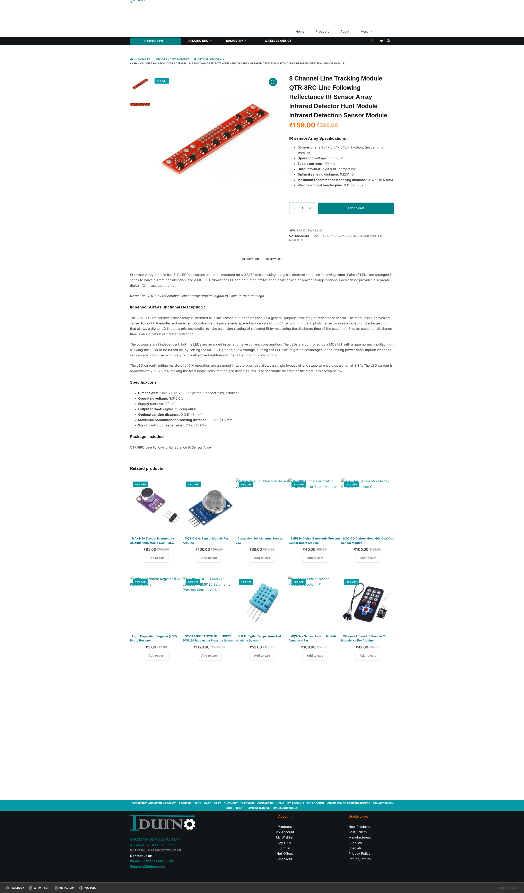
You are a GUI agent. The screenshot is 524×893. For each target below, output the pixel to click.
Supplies (355, 843)
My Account (285, 832)
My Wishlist (285, 837)
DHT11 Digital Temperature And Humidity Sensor (258, 638)
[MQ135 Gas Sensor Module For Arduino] (209, 504)
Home (300, 31)
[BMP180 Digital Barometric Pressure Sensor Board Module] (314, 504)
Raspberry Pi (236, 40)
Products (322, 31)
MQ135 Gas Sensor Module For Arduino (205, 540)
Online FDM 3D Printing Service (348, 803)
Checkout (231, 803)
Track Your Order (285, 807)
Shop (229, 807)
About (344, 31)
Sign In (285, 848)
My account (295, 803)
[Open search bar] (371, 40)
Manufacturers (360, 837)
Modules (349, 235)
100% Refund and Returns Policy (153, 803)
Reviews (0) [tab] (274, 259)
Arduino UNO (198, 40)
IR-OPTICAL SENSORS (325, 235)
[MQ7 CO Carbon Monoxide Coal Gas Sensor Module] (367, 504)
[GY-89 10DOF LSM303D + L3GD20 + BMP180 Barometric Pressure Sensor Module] (209, 602)
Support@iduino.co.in (147, 866)
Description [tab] (250, 259)
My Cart (284, 843)
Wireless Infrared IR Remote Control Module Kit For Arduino (367, 638)
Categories (153, 41)
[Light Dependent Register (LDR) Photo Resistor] (156, 602)
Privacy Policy (383, 803)
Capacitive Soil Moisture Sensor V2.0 (259, 540)
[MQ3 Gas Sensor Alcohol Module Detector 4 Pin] (314, 602)
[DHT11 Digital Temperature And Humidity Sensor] (262, 602)
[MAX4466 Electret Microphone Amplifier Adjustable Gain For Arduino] (156, 504)
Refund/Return (360, 859)
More (364, 31)
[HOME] (131, 59)
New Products (359, 827)
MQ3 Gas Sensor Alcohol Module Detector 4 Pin (312, 638)
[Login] (388, 40)
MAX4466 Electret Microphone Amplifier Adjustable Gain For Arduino (152, 543)
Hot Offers (285, 853)
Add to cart (356, 208)
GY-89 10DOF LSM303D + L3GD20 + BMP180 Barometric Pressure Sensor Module (208, 640)
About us (185, 803)
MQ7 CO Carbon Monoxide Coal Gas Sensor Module (367, 540)
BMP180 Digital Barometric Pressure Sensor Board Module (314, 540)
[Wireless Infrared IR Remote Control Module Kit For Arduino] (367, 602)
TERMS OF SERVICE (258, 807)
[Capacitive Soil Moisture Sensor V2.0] (262, 504)
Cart (207, 803)
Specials (355, 848)
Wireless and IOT (277, 40)
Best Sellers (358, 832)
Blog (197, 803)
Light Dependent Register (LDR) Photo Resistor (153, 638)
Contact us (265, 803)
